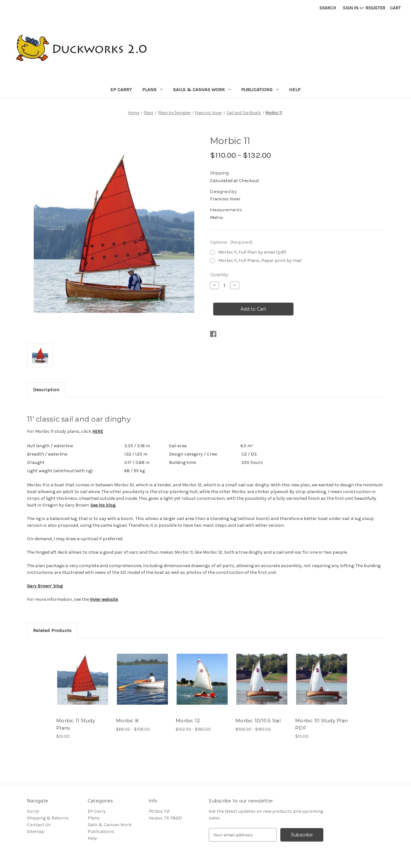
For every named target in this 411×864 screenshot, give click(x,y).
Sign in (350, 8)
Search (327, 8)
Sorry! (33, 811)
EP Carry (121, 89)
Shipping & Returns (48, 818)
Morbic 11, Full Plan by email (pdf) (252, 252)
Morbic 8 (127, 720)
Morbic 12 (188, 720)
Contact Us (39, 824)
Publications (257, 89)
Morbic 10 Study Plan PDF (321, 724)
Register (375, 8)
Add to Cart (83, 679)
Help (295, 89)
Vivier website (104, 599)
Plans (149, 89)
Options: (231, 242)
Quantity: (219, 274)
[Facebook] (213, 334)
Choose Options (143, 679)
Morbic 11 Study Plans (75, 724)
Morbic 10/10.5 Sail (258, 720)
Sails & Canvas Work (199, 89)
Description (46, 389)
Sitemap (35, 831)
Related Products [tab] (52, 630)
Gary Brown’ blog (45, 586)
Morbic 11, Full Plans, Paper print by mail (260, 260)
